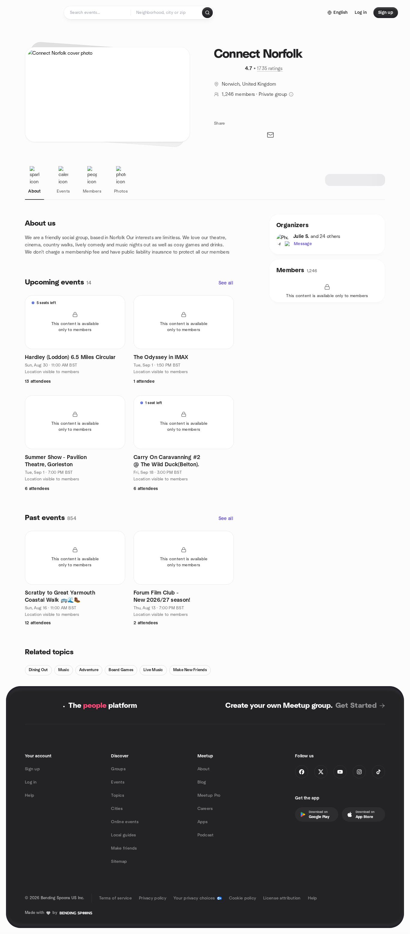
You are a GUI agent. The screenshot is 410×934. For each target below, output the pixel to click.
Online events (125, 822)
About (203, 769)
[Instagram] (359, 771)
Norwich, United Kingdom (249, 84)
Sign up (32, 769)
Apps (202, 822)
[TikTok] (378, 771)
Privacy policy (152, 898)
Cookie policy (242, 898)
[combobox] (166, 13)
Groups (118, 769)
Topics (117, 795)
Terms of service (115, 898)
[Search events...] (207, 12)
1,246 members (238, 94)
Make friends (124, 848)
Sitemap (119, 861)
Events (118, 782)
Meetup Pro (209, 795)
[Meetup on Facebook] (301, 771)
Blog (201, 782)
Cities (117, 809)
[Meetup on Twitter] (320, 771)
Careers (205, 809)
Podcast (205, 835)
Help (29, 795)
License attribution (281, 898)
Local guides (123, 835)
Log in (31, 782)
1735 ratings (270, 68)
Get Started (356, 705)
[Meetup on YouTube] (340, 771)
